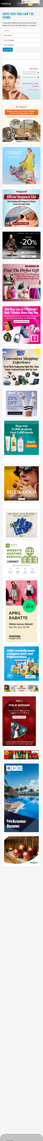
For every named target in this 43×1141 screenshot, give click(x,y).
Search (7, 50)
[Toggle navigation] (39, 3)
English (28, 1)
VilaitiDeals (6, 3)
